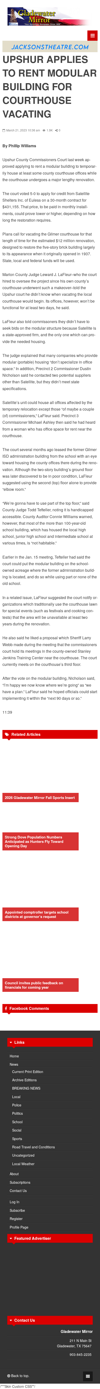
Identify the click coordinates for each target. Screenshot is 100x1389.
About (14, 1173)
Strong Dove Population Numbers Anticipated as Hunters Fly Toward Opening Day (34, 841)
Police (16, 1105)
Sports (17, 1138)
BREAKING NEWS (26, 1088)
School (17, 1121)
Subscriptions (20, 1182)
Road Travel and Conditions (33, 1146)
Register (16, 1218)
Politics (17, 1113)
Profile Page (19, 1227)
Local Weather (23, 1163)
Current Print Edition (27, 1071)
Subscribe (17, 1210)
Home (14, 1056)
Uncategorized (23, 1155)
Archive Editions (24, 1079)
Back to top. (19, 1375)
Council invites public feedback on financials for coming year (34, 985)
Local (16, 1096)
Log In (14, 1201)
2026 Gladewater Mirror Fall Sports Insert (40, 797)
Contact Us (18, 1190)
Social (16, 1130)
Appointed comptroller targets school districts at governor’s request (36, 914)
